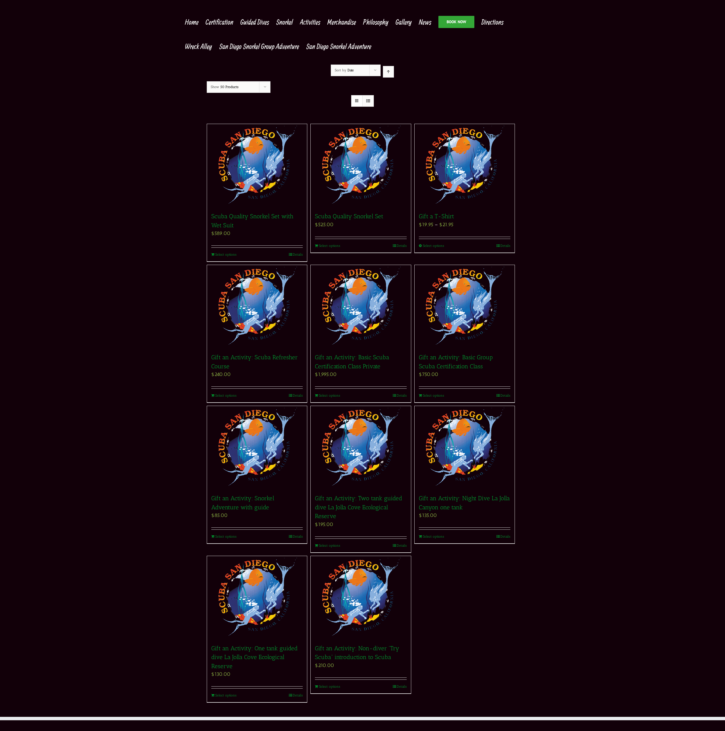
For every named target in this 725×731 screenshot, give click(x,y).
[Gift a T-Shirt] (465, 165)
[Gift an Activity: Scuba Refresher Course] (257, 306)
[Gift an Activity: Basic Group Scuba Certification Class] (465, 306)
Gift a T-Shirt (436, 216)
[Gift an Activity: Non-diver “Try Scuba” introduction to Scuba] (361, 597)
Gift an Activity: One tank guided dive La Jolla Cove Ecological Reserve (254, 657)
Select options (225, 255)
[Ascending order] (388, 72)
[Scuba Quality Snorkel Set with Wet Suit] (257, 165)
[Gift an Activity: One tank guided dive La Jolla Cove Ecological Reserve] (257, 597)
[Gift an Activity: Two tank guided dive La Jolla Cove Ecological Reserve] (361, 447)
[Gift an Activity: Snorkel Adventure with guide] (257, 447)
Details (298, 255)
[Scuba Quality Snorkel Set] (361, 165)
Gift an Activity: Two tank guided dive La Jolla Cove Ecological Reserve (358, 507)
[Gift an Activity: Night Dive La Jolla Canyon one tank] (465, 447)
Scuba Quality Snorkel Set (350, 216)
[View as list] (368, 100)
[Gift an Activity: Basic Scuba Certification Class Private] (361, 306)
